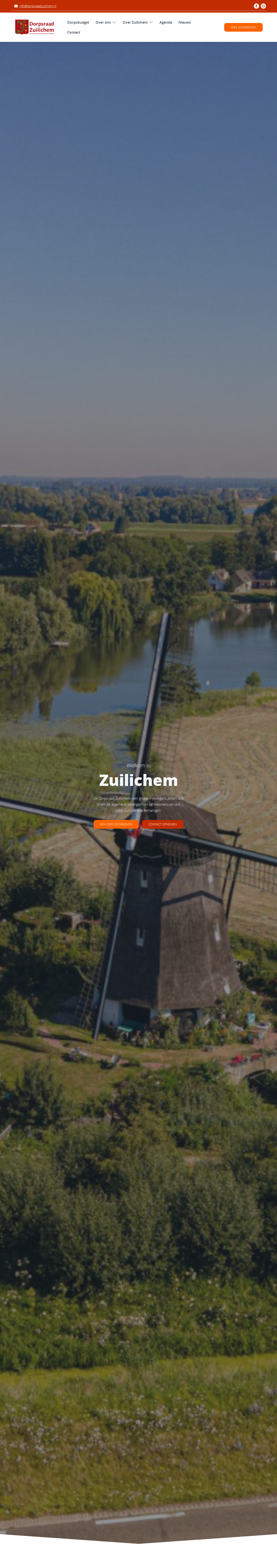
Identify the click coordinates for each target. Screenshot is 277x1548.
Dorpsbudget (78, 22)
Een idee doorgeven (116, 824)
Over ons (103, 22)
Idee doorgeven (243, 27)
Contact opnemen (162, 824)
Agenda (165, 22)
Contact (73, 32)
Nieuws (185, 22)
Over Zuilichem (135, 22)
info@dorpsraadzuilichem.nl (37, 6)
